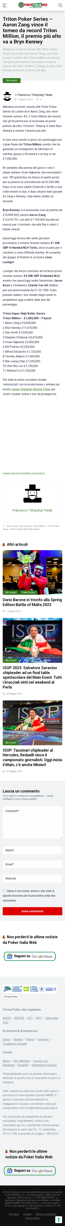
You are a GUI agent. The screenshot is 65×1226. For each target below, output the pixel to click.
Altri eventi (11, 80)
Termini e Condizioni (46, 1214)
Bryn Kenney (25, 526)
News (6, 1061)
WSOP (7, 1018)
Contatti (27, 1214)
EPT (30, 1018)
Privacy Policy (11, 996)
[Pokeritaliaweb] (32, 5)
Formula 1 (43, 1039)
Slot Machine (21, 1061)
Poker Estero (28, 592)
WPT (39, 1018)
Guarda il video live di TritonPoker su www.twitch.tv (24, 473)
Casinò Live (40, 1061)
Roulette (23, 1065)
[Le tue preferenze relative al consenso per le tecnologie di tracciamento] (58, 1219)
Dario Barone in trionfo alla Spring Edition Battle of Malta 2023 (32, 602)
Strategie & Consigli (44, 1065)
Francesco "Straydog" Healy (35, 95)
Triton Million (39, 526)
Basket (18, 1039)
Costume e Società (15, 1044)
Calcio (6, 1039)
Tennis (30, 1039)
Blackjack (8, 1065)
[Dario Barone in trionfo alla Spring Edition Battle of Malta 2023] (32, 572)
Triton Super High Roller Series (24, 529)
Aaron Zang (12, 526)
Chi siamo (14, 1214)
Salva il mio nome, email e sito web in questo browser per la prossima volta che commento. (29, 895)
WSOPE (19, 1018)
